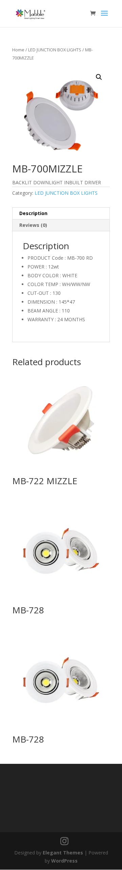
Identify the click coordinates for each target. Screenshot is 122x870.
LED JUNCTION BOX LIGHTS (54, 50)
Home (18, 50)
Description (33, 213)
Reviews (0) (33, 225)
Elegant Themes (63, 852)
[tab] (61, 213)
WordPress (64, 860)
